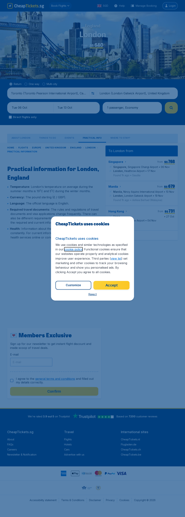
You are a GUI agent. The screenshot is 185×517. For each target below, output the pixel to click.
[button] (92, 294)
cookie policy (73, 249)
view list (116, 258)
